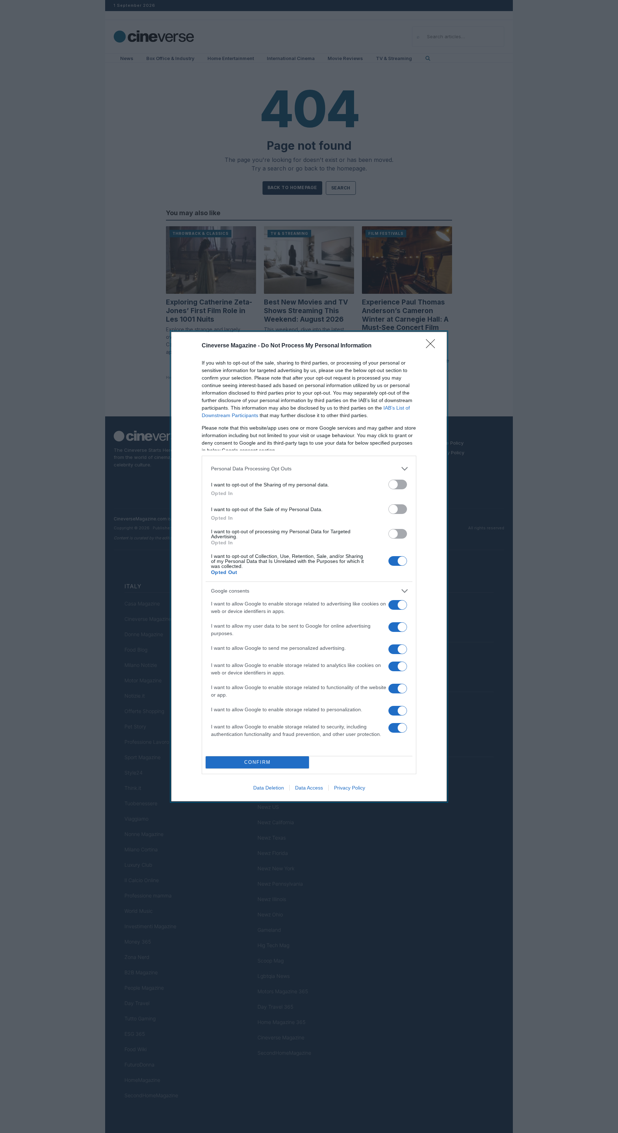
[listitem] (309, 469)
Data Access (309, 788)
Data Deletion (268, 788)
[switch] (397, 484)
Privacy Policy (349, 788)
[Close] (433, 346)
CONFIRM (257, 762)
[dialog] (309, 566)
